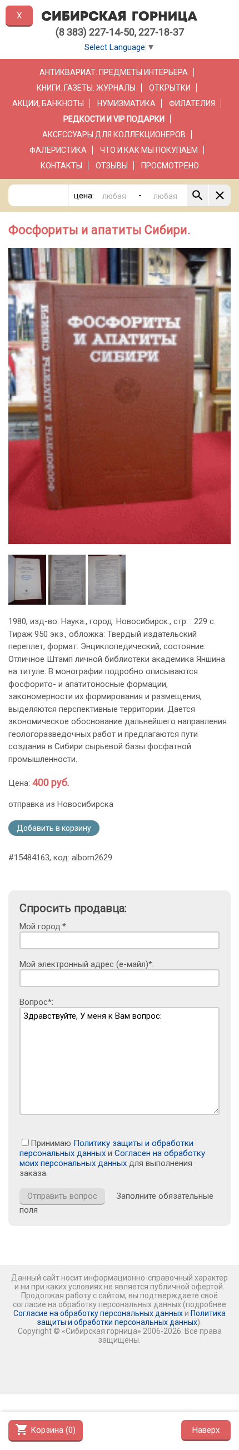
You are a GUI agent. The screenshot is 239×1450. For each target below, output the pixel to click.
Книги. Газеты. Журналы (86, 87)
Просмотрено (170, 165)
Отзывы (112, 165)
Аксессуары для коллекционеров (114, 134)
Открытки (170, 87)
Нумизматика (126, 103)
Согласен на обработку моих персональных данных (112, 1158)
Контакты (61, 165)
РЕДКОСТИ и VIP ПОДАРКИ (114, 118)
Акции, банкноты (48, 103)
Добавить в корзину (54, 828)
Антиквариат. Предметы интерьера (113, 72)
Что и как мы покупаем (149, 150)
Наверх (206, 1430)
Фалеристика (58, 150)
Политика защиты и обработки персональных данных (131, 1318)
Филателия (192, 103)
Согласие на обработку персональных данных (98, 1313)
